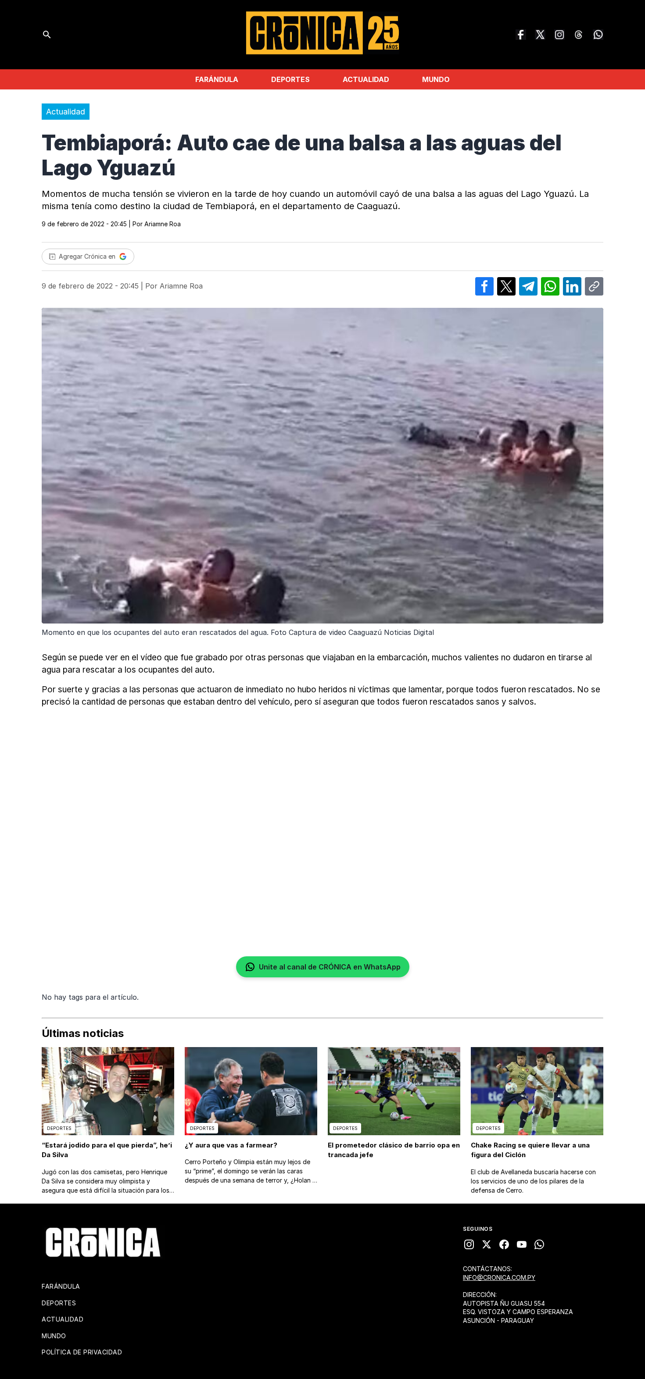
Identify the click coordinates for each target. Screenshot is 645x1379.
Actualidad (366, 79)
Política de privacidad (82, 1352)
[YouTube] (522, 1244)
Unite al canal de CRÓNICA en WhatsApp (330, 966)
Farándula (216, 79)
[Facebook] (521, 34)
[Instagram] (559, 34)
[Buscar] (47, 34)
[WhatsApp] (598, 34)
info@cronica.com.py (499, 1277)
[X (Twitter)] (540, 34)
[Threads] (578, 34)
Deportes (290, 79)
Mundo (436, 79)
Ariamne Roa (162, 224)
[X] (486, 1244)
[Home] (103, 1242)
